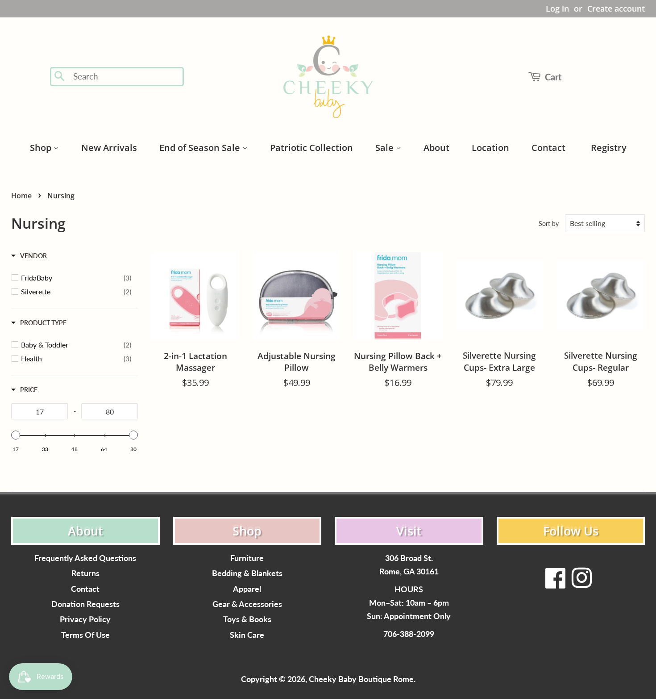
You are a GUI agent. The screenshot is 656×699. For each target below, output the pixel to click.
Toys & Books (247, 619)
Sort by (549, 223)
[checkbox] (76, 277)
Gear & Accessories (247, 604)
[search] (126, 76)
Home (21, 196)
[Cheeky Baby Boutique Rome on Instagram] (581, 583)
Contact (85, 589)
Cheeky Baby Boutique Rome (361, 679)
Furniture (247, 558)
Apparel (247, 589)
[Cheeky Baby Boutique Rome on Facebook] (555, 583)
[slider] (15, 435)
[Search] (60, 77)
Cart (553, 76)
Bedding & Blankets (247, 573)
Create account (616, 8)
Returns (85, 573)
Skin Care (247, 635)
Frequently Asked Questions (85, 558)
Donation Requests (85, 604)
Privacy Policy (85, 619)
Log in (557, 8)
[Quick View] (230, 418)
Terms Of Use (85, 635)
